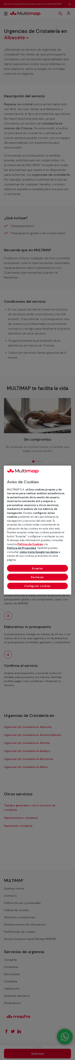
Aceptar (37, 568)
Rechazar (37, 577)
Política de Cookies (30, 544)
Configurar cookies (37, 586)
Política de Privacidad (21, 548)
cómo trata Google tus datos (39, 552)
